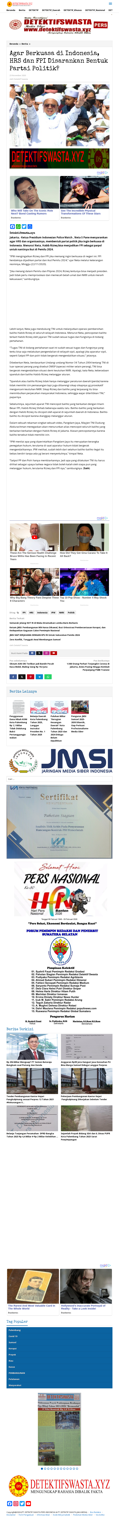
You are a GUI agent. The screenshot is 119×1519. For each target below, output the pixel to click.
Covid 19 (13, 1336)
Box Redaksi (95, 1512)
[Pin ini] (30, 676)
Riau (11, 1360)
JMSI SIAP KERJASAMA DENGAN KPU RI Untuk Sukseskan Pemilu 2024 (45, 635)
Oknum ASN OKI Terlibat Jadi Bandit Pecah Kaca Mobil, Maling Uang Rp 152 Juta (32, 663)
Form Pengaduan (26, 1514)
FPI (24, 612)
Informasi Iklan (43, 1514)
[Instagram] (46, 653)
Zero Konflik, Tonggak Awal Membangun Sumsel (35, 639)
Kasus (12, 1366)
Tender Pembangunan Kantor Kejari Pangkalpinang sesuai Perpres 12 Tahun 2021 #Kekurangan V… (30, 1099)
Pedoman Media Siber (83, 1514)
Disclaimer (11, 1514)
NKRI (61, 612)
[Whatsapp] (48, 676)
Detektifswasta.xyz (22, 233)
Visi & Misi (100, 1514)
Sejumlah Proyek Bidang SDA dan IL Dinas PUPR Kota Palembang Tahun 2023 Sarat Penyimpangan (85, 1136)
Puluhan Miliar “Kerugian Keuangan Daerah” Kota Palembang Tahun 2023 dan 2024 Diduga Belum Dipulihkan (59, 728)
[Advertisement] (59, 304)
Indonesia (42, 612)
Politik (71, 612)
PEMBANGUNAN (17, 1373)
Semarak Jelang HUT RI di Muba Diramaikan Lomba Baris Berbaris (44, 623)
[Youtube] (53, 653)
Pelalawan (14, 1379)
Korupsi (13, 1348)
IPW (53, 612)
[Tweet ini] (22, 676)
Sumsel (12, 1342)
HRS (31, 612)
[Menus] (110, 4)
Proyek (12, 1354)
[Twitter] (39, 653)
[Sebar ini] (13, 676)
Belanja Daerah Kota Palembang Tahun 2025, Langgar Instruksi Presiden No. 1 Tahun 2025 (39, 725)
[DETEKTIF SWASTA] (20, 4)
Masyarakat (15, 1385)
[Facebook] (32, 653)
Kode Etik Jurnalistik (61, 1514)
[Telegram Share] (39, 676)
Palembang (15, 1330)
